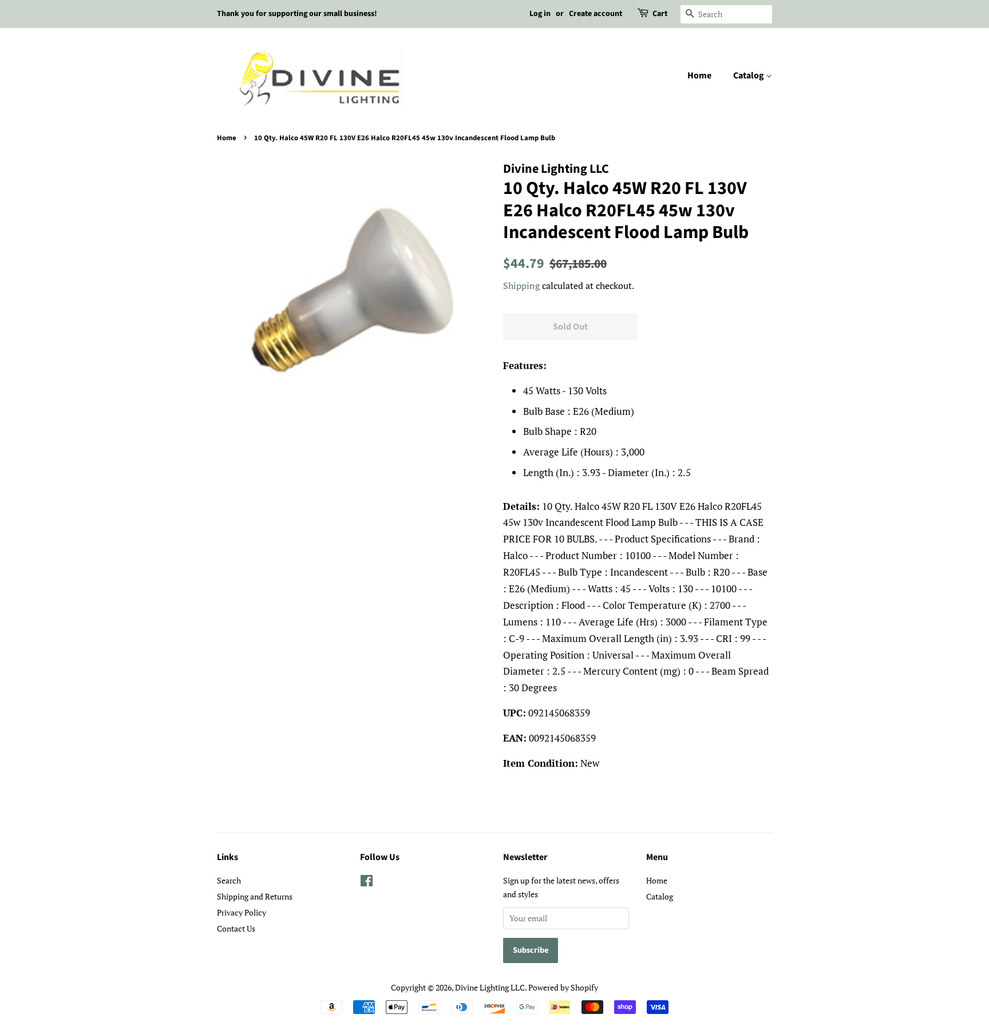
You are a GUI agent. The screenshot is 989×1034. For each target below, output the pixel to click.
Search (229, 880)
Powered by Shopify (563, 987)
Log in (540, 13)
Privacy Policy (241, 912)
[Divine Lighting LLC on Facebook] (366, 882)
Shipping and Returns (254, 896)
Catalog (749, 75)
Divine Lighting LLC (490, 987)
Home (699, 75)
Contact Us (236, 928)
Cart (659, 13)
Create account (595, 13)
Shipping (521, 285)
